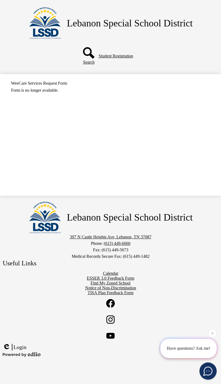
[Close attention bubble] (212, 333)
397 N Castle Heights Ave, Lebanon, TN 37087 (110, 237)
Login (19, 347)
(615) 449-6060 (117, 243)
